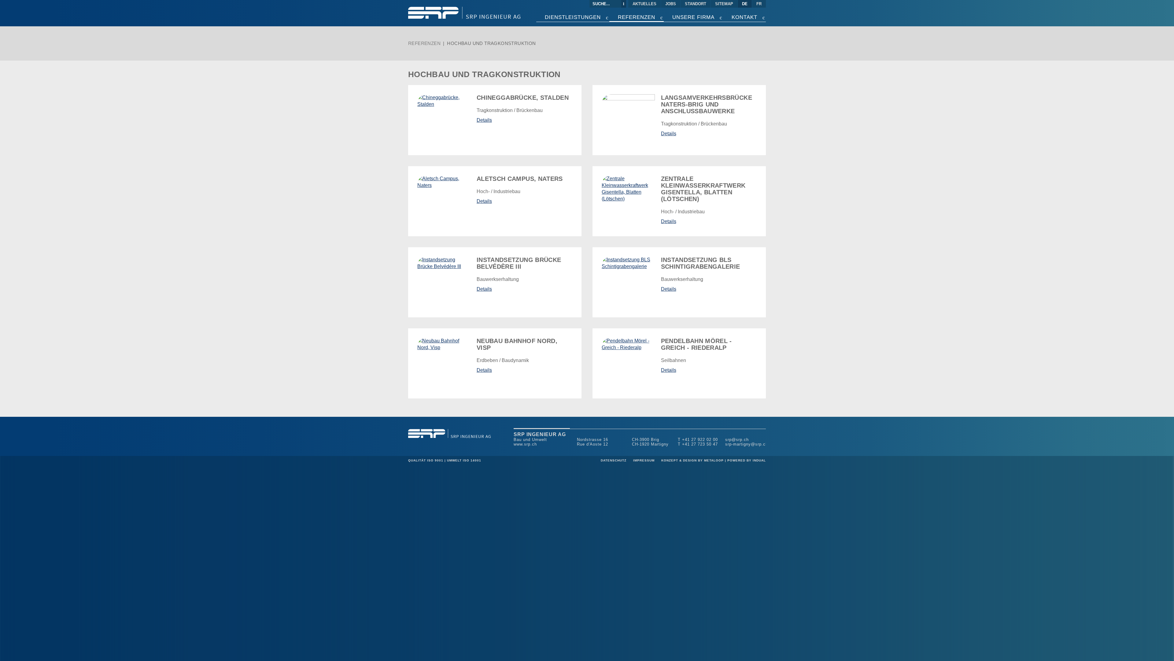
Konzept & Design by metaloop (692, 460)
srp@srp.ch (737, 439)
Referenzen (424, 43)
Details (484, 120)
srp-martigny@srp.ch (746, 444)
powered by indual (746, 460)
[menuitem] (645, 4)
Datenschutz (614, 460)
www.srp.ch (525, 444)
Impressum (644, 460)
